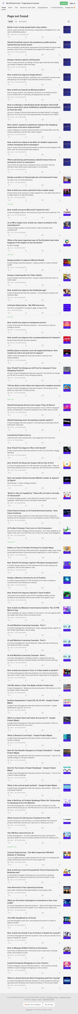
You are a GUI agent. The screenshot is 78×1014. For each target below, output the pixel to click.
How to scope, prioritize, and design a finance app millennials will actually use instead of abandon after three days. (33, 63)
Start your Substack (34, 1005)
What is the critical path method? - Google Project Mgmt (32, 785)
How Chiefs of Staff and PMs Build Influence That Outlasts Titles (29, 890)
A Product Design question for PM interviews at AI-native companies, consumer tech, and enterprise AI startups (31, 581)
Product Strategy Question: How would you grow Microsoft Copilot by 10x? (33, 212)
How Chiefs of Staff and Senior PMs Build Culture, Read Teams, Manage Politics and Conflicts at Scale (32, 952)
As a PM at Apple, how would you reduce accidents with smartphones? (32, 223)
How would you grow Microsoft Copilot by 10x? (28, 209)
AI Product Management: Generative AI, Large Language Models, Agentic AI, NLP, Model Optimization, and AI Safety (34, 629)
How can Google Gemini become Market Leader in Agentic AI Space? (33, 479)
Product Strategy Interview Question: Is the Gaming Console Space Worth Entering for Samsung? (33, 424)
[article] (39, 32)
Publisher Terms (65, 997)
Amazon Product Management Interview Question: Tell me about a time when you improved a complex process (32, 389)
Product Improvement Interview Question (22, 340)
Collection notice (48, 999)
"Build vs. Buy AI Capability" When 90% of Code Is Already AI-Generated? (33, 494)
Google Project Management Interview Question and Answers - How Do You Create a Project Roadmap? (34, 774)
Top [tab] (16, 21)
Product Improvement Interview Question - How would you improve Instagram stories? (31, 326)
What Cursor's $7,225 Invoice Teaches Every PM (28, 818)
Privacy (33, 999)
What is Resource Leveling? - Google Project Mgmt (29, 735)
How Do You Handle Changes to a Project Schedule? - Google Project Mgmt (33, 751)
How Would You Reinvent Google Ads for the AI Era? (30, 463)
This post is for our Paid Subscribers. (20, 180)
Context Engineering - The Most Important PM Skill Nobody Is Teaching (30, 853)
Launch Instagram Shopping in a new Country (27, 963)
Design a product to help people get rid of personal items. (32, 177)
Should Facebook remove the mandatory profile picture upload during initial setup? (31, 43)
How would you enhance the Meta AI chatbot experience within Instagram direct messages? (32, 143)
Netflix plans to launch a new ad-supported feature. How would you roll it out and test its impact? (32, 351)
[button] (3, 7)
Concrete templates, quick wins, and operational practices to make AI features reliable (31, 922)
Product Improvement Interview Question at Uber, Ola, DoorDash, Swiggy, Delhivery (33, 451)
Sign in (72, 3)
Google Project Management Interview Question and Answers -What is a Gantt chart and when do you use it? (32, 724)
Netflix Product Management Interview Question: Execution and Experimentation (29, 357)
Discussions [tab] (23, 21)
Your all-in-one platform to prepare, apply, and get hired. (27, 308)
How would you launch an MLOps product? (26, 90)
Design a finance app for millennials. (23, 59)
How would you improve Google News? (24, 75)
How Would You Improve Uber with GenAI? (26, 448)
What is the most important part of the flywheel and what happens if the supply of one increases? (33, 241)
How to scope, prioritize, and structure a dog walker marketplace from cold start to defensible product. (33, 31)
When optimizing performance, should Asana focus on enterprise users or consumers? (31, 160)
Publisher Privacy (52, 997)
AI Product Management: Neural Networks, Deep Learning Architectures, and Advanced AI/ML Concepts (32, 644)
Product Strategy (13, 245)
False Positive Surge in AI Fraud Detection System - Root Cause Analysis (32, 511)
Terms (39, 999)
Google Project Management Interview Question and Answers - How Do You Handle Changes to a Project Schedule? (34, 756)
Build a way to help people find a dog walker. (27, 27)
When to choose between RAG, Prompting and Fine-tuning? (33, 978)
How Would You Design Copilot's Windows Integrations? (32, 562)
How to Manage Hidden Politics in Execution (27, 948)
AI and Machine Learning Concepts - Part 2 (26, 640)
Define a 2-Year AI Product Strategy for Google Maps (30, 547)
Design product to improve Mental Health (25, 260)
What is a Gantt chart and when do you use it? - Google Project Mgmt (31, 719)
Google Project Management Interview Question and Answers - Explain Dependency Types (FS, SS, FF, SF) (32, 706)
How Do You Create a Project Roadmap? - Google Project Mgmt (31, 769)
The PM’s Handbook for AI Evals (21, 918)
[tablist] (17, 21)
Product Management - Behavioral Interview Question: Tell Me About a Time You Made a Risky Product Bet (34, 689)
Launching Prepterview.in (19, 435)
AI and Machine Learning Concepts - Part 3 (26, 625)
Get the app (49, 1005)
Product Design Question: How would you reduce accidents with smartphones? (29, 229)
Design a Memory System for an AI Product (26, 577)
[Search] (69, 21)
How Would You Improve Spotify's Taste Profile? (29, 593)
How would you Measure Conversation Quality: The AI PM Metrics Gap (33, 609)
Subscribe (64, 3)
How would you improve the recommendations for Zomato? (33, 337)
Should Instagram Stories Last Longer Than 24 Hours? (31, 405)
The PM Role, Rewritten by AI (20, 833)
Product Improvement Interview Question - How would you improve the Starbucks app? (32, 294)
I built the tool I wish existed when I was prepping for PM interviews (31, 438)
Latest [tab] (11, 21)
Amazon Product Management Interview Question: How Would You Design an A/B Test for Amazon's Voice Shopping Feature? (33, 374)
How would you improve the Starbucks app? (26, 290)
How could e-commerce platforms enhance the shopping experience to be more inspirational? (32, 126)
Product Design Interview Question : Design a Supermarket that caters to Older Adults (32, 279)
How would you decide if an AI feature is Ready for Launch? (33, 933)
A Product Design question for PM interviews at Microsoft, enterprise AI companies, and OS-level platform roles (32, 566)
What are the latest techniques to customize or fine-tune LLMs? (32, 901)
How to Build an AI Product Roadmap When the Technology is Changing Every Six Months (33, 801)
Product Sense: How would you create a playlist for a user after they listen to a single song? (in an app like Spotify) (34, 194)
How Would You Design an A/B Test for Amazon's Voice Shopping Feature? (31, 369)
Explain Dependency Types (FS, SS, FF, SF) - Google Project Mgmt (33, 701)
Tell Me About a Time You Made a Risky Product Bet (30, 685)
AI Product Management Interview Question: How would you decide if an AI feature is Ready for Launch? (34, 937)
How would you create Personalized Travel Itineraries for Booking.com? (33, 871)
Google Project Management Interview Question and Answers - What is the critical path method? (33, 789)
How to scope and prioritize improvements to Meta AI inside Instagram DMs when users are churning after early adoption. (34, 148)
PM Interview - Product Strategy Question (21, 483)
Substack (29, 1010)
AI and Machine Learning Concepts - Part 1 (26, 655)
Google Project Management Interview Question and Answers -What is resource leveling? (32, 739)
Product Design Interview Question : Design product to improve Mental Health (32, 264)
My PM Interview (23, 34)
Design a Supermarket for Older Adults (24, 275)
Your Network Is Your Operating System (25, 887)
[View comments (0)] (26, 37)
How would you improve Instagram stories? (26, 322)
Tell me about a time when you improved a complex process (34, 385)
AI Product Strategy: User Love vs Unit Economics (29, 528)
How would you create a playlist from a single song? (30, 190)
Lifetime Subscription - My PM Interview (25, 305)
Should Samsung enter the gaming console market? (30, 420)
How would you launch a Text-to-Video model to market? (32, 670)
